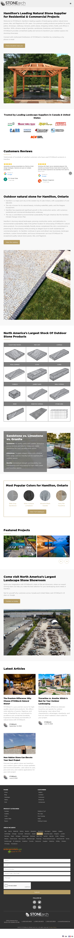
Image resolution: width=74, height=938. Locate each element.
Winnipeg (6, 843)
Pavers (6, 821)
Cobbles (6, 813)
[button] (70, 3)
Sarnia (67, 838)
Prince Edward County (49, 838)
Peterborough (31, 838)
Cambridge (7, 833)
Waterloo (51, 841)
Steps (39, 818)
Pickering (38, 838)
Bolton (21, 831)
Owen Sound (13, 838)
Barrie (10, 831)
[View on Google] (5, 179)
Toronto (31, 841)
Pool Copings (41, 816)
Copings (6, 811)
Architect (40, 794)
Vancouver (38, 841)
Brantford (40, 831)
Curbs (5, 816)
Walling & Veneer (42, 821)
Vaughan (45, 841)
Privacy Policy (52, 927)
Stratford (24, 841)
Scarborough (7, 841)
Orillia (56, 836)
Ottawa (6, 838)
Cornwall (20, 833)
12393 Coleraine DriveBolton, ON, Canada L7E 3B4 (12, 921)
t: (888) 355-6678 (39, 921)
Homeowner (41, 802)
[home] (34, 3)
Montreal (32, 836)
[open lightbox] (20, 546)
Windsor (64, 841)
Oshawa (62, 836)
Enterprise (41, 799)
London (63, 833)
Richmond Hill (60, 838)
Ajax (5, 831)
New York (39, 836)
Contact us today (12, 601)
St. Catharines (17, 841)
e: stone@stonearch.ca (64, 921)
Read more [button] (41, 171)
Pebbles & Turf (42, 811)
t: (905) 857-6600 (27, 921)
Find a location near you (14, 46)
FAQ (5, 802)
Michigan (18, 836)
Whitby (58, 841)
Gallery (6, 799)
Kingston (56, 833)
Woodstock (14, 843)
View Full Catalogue (37, 511)
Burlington (47, 831)
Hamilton (39, 833)
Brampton (33, 831)
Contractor (41, 797)
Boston (27, 831)
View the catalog (12, 242)
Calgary (60, 831)
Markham (6, 836)
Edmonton (27, 833)
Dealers (40, 792)
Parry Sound (22, 838)
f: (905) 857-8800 (51, 921)
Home (5, 792)
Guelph (34, 833)
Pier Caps (40, 813)
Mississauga (25, 836)
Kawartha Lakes (48, 833)
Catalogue (7, 797)
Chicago (14, 833)
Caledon (54, 831)
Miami (12, 836)
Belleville (15, 831)
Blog (5, 794)
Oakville (51, 836)
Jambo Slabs (7, 818)
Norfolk (46, 836)
